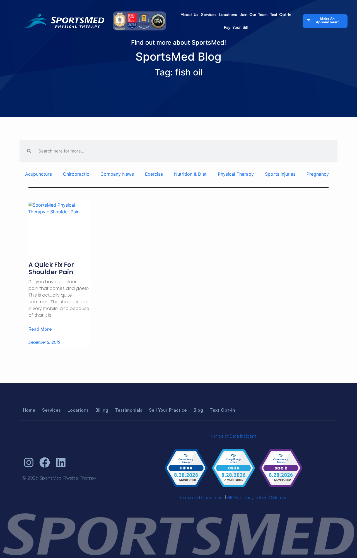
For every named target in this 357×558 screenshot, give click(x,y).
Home (29, 410)
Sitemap (279, 497)
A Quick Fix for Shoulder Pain (51, 268)
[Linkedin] (60, 462)
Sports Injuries (280, 174)
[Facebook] (44, 462)
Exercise (154, 174)
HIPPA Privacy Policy (246, 497)
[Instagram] (28, 462)
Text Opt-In (280, 14)
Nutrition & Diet (190, 174)
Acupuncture (38, 174)
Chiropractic (76, 174)
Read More (40, 329)
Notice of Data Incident (233, 436)
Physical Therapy (236, 174)
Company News (117, 174)
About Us (189, 14)
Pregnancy (318, 174)
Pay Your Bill (236, 27)
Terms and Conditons (200, 497)
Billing (101, 410)
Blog (198, 410)
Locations (228, 14)
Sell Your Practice (168, 410)
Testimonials (128, 410)
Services (208, 14)
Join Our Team (253, 14)
